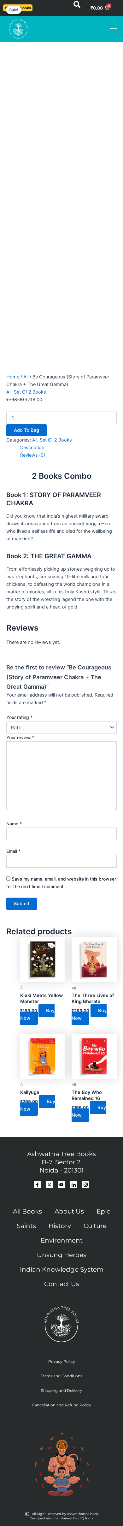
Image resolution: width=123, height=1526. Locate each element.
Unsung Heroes (61, 1255)
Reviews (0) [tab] (32, 455)
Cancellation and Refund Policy (61, 1405)
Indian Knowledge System (61, 1269)
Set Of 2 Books (30, 392)
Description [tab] (32, 447)
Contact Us (61, 1284)
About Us (69, 1211)
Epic (103, 1211)
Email (13, 851)
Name (14, 823)
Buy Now (37, 1014)
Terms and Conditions (61, 1376)
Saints (26, 1226)
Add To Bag (26, 430)
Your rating (19, 717)
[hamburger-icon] (113, 28)
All (25, 377)
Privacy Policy (61, 1361)
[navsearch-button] (77, 6)
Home (12, 377)
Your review (20, 737)
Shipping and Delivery (61, 1390)
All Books (27, 1211)
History (60, 1226)
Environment (62, 1240)
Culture (95, 1226)
